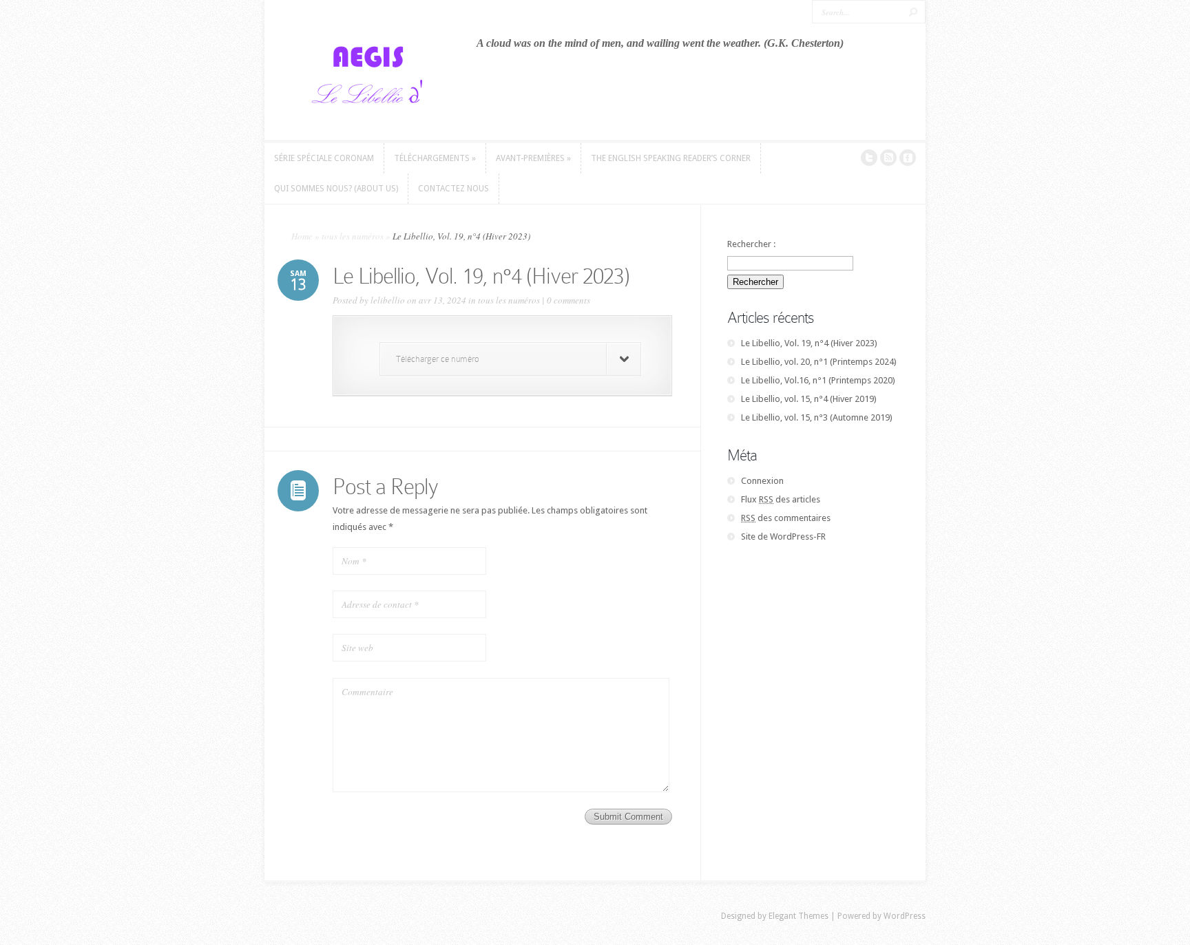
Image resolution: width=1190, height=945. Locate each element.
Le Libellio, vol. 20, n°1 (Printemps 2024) (819, 362)
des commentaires (786, 518)
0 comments (568, 300)
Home (302, 236)
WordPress (905, 916)
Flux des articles (780, 499)
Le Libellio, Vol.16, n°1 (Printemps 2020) (818, 380)
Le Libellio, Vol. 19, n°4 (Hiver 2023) (809, 343)
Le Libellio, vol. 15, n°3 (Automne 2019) (816, 417)
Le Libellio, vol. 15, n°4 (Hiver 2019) (809, 399)
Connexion (762, 481)
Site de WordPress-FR (783, 536)
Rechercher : (751, 244)
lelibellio (387, 300)
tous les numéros (353, 236)
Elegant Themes (798, 916)
